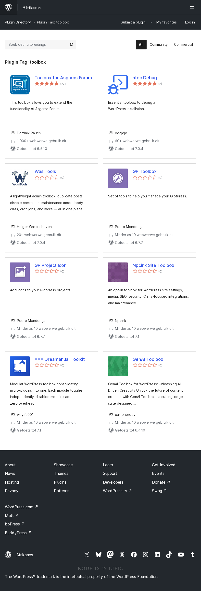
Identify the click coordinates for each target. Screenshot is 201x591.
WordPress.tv (117, 490)
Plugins (60, 482)
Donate (161, 482)
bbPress (15, 524)
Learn (108, 464)
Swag (159, 490)
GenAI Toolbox (148, 359)
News (10, 473)
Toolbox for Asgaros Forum (63, 77)
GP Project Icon (50, 265)
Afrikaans (24, 554)
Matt (12, 515)
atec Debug (145, 77)
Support (110, 473)
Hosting (12, 482)
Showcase (63, 464)
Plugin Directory (18, 22)
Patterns (61, 490)
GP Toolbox (145, 171)
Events (158, 473)
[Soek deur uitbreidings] (71, 44)
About (10, 464)
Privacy (11, 490)
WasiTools (45, 171)
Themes (61, 473)
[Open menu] (193, 7)
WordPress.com (21, 506)
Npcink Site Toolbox (153, 265)
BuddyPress (18, 532)
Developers (113, 482)
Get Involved (164, 464)
